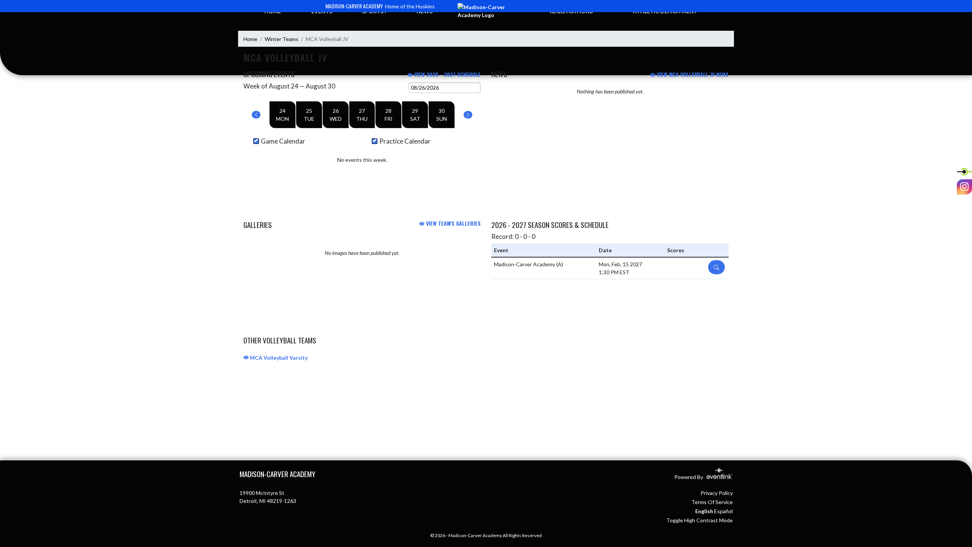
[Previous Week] (256, 115)
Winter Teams (281, 39)
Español (723, 511)
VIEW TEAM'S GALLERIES (452, 223)
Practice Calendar (405, 141)
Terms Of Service (712, 502)
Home (250, 39)
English (704, 511)
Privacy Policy (717, 493)
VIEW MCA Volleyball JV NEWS (692, 74)
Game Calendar (283, 141)
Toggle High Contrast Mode (699, 520)
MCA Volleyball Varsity (278, 357)
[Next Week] (468, 115)
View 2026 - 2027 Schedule (447, 74)
